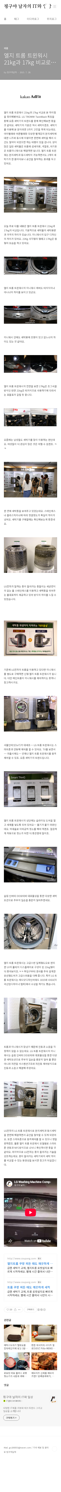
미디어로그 (33, 19)
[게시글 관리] (19, 1309)
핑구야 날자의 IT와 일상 (28, 6)
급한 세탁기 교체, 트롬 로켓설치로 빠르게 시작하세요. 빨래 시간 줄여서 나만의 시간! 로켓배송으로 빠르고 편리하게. (30, 1293)
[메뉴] (54, 6)
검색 (47, 6)
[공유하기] (15, 1309)
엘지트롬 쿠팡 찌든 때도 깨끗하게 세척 (30, 1263)
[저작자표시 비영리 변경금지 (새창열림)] (41, 1309)
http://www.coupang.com (21, 1258)
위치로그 (52, 19)
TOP (54, 1449)
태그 (16, 19)
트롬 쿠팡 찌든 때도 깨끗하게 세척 (28, 1287)
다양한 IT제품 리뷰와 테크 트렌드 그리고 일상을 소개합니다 (22, 1409)
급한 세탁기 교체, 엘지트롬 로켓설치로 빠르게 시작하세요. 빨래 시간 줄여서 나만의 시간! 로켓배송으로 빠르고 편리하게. (30, 1269)
